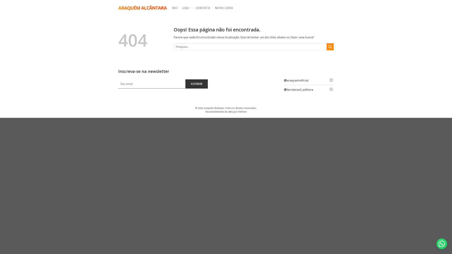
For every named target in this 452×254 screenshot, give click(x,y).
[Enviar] (330, 46)
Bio (174, 8)
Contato (203, 8)
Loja (185, 8)
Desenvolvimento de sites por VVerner (226, 111)
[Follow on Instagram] (331, 80)
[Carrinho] (332, 8)
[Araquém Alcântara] (142, 8)
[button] (441, 243)
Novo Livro (224, 8)
